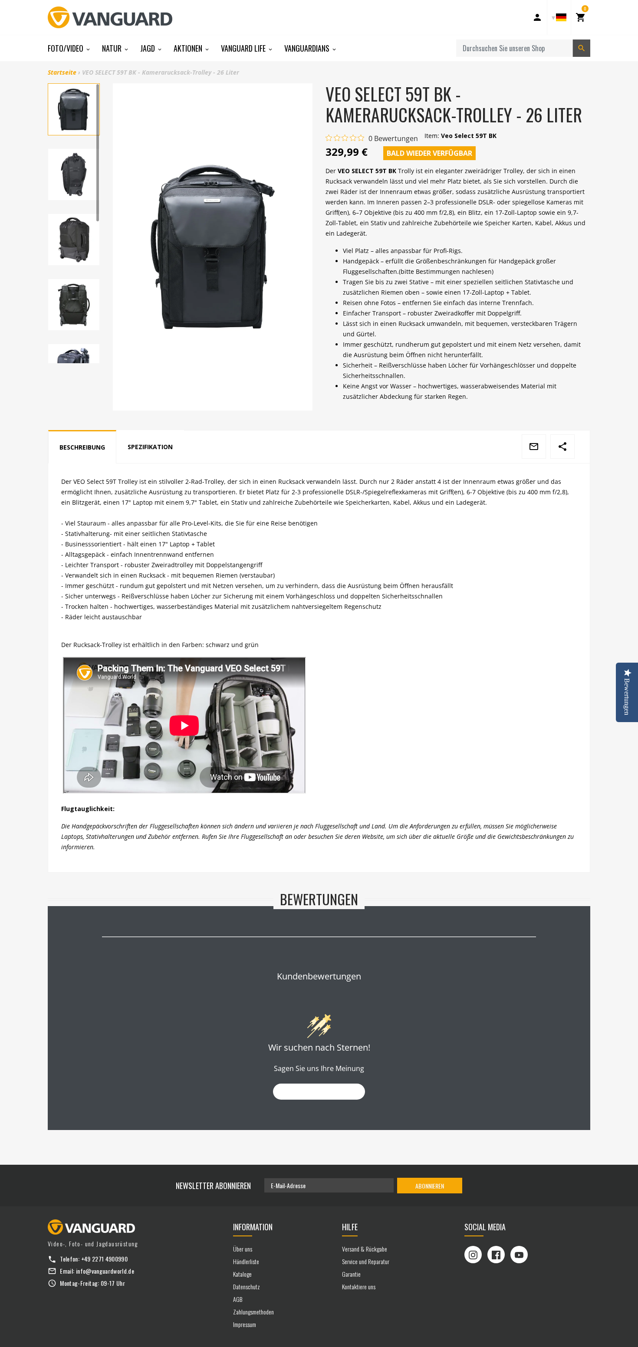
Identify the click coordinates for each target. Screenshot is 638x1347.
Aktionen (189, 48)
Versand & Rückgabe (364, 1248)
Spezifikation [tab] (150, 447)
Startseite (62, 72)
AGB (237, 1299)
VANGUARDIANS (307, 48)
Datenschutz (246, 1286)
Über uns (242, 1248)
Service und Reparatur (365, 1261)
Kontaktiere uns (358, 1286)
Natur (112, 48)
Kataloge (242, 1273)
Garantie (351, 1273)
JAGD (148, 48)
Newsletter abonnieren (213, 1185)
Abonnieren (429, 1185)
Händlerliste (246, 1261)
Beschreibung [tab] (82, 447)
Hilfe (350, 1226)
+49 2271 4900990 (104, 1258)
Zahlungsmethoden (253, 1311)
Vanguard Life (244, 48)
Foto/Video (66, 48)
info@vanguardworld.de (105, 1270)
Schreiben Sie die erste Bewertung (319, 1092)
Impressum (244, 1324)
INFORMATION (253, 1226)
